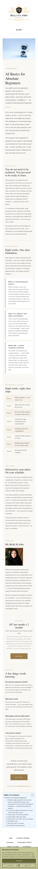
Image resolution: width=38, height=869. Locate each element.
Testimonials (27, 846)
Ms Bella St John (13, 821)
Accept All (19, 860)
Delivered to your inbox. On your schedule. (20, 819)
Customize (10, 865)
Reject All (27, 865)
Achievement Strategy (24, 842)
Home (10, 838)
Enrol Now (19, 656)
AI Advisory (9, 842)
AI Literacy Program (22, 838)
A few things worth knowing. (16, 825)
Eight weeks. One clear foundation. (18, 814)
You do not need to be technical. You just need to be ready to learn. (20, 811)
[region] (19, 858)
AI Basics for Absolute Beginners (16, 798)
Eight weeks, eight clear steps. (17, 817)
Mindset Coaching (13, 846)
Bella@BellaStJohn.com (24, 786)
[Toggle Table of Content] (31, 795)
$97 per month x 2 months (16, 823)
